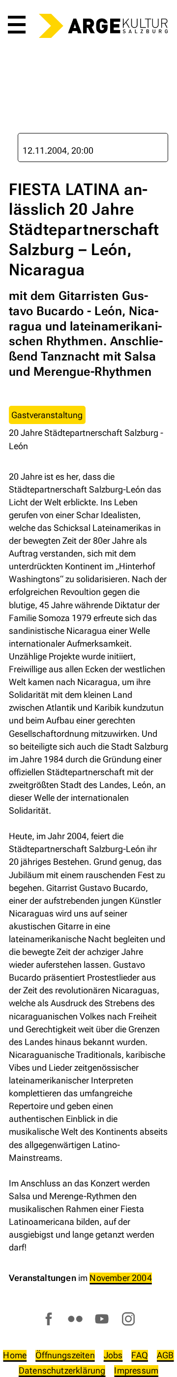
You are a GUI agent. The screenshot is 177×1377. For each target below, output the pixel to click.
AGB (165, 1355)
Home (15, 1355)
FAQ (139, 1355)
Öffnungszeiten (65, 1355)
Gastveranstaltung (47, 415)
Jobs (113, 1355)
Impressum (136, 1370)
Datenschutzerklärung (62, 1370)
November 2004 (120, 1278)
